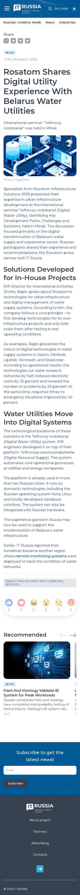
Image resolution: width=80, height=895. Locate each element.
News (50, 22)
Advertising (40, 843)
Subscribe (15, 783)
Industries (67, 22)
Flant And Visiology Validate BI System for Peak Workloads (31, 692)
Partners (40, 832)
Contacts (40, 855)
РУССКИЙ (61, 9)
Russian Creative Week (22, 22)
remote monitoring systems (41, 556)
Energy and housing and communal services (34, 582)
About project (40, 820)
